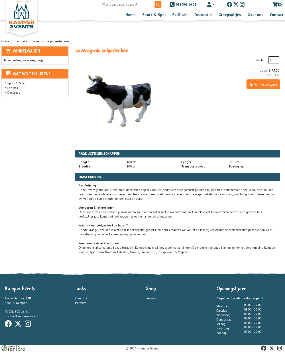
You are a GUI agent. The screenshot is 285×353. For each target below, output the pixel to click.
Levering (151, 298)
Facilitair (180, 14)
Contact (277, 14)
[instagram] (242, 4)
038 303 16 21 (185, 4)
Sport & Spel (154, 14)
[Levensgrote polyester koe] (119, 100)
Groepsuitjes (229, 14)
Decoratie (203, 14)
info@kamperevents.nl (21, 316)
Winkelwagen (26, 51)
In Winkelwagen (263, 84)
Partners (80, 303)
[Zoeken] (158, 4)
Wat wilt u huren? (32, 74)
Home (130, 14)
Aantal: (260, 60)
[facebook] (229, 4)
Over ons (255, 14)
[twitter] (235, 4)
